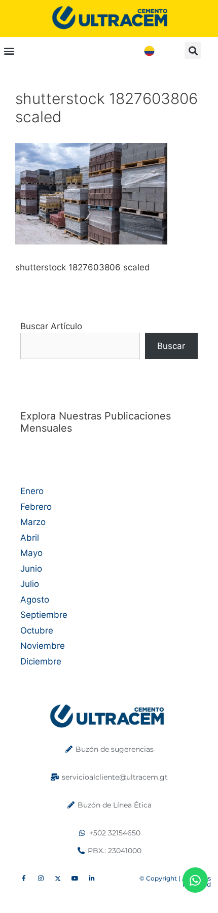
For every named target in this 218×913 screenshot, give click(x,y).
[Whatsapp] (195, 880)
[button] (9, 50)
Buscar (171, 346)
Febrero (36, 507)
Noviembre (42, 646)
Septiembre (43, 615)
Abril (29, 538)
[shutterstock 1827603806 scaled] (91, 241)
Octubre (36, 630)
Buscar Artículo (51, 326)
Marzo (33, 522)
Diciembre (40, 661)
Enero (32, 491)
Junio (31, 569)
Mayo (31, 553)
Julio (29, 584)
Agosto (34, 599)
